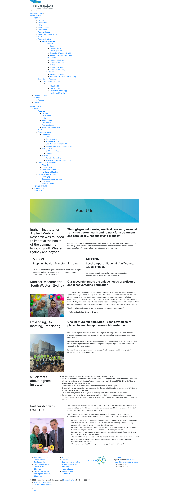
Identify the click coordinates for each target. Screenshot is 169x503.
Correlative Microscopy (58, 91)
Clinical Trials (55, 88)
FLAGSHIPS (50, 72)
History (40, 25)
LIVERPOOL (50, 44)
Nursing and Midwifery (58, 93)
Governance (42, 23)
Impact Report (43, 27)
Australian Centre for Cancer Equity (63, 77)
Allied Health (54, 86)
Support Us (66, 474)
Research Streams (68, 471)
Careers (41, 20)
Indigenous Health (56, 67)
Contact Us (38, 191)
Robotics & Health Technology (61, 55)
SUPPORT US (39, 98)
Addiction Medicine (57, 60)
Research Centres (44, 39)
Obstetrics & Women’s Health (60, 53)
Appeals (41, 100)
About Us (41, 111)
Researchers (42, 30)
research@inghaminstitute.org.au (126, 462)
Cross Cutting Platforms (47, 79)
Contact (37, 102)
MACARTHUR (51, 58)
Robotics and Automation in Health (59, 146)
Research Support (44, 32)
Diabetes (53, 65)
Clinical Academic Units (47, 174)
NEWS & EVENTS (40, 95)
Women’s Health (48, 184)
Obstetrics (38, 476)
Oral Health (46, 181)
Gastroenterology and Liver (52, 179)
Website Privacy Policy (42, 482)
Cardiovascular (55, 48)
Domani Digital (68, 480)
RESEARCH (38, 37)
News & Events (67, 469)
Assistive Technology (57, 74)
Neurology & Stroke (57, 51)
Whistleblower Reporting (43, 485)
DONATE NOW (35, 16)
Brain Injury (46, 177)
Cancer (52, 46)
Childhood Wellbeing (57, 62)
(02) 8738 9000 (132, 460)
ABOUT (37, 18)
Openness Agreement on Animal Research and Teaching (71, 464)
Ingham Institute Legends (47, 34)
